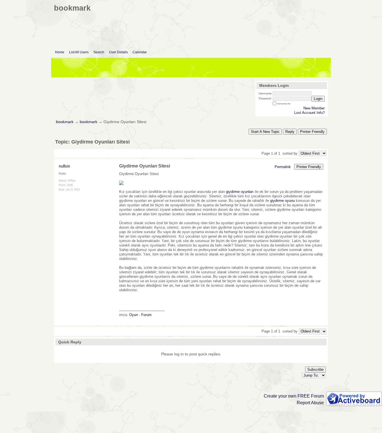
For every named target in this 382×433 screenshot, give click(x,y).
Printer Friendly (312, 132)
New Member (314, 108)
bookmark (65, 122)
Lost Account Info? (309, 113)
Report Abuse (310, 402)
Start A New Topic (265, 132)
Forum (146, 315)
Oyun (133, 315)
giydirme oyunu (282, 200)
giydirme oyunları (240, 192)
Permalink (283, 167)
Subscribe (315, 369)
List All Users (79, 52)
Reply (289, 132)
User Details (118, 52)
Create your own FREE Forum (294, 396)
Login (318, 99)
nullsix (64, 166)
